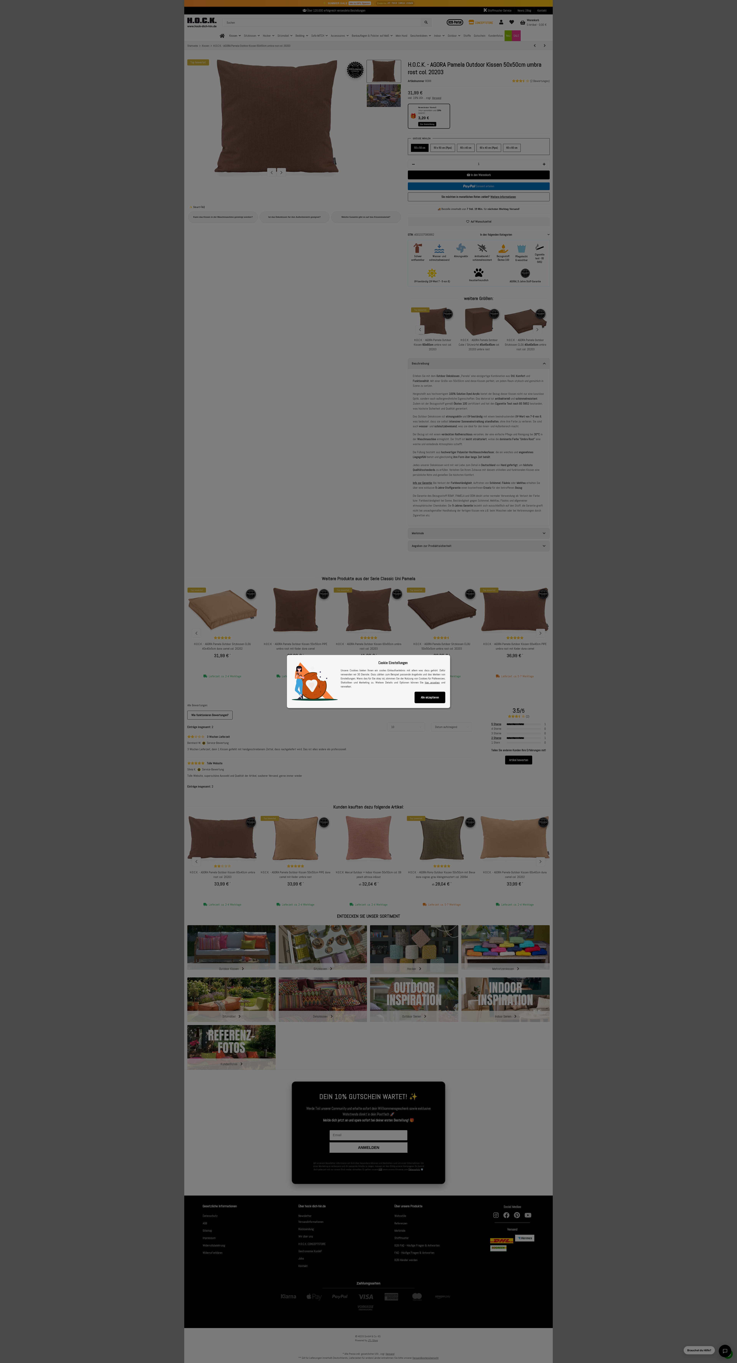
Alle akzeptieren (430, 697)
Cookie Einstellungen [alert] (393, 662)
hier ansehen (432, 682)
